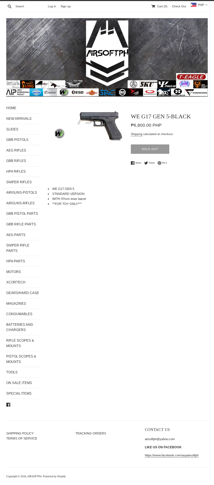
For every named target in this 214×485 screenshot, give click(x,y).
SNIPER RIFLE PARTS (17, 248)
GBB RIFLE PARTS (21, 224)
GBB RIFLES (16, 161)
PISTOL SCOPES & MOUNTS (21, 359)
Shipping (136, 134)
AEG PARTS (15, 235)
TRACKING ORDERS (90, 433)
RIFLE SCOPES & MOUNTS (20, 343)
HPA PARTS (15, 261)
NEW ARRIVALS (19, 118)
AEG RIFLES (16, 150)
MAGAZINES (16, 303)
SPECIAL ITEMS (19, 393)
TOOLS (12, 372)
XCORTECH (15, 282)
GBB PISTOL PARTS (22, 213)
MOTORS (13, 272)
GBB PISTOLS (17, 139)
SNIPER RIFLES (19, 182)
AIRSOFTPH (34, 476)
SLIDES (12, 129)
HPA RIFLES (16, 171)
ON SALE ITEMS (19, 383)
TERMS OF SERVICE (21, 438)
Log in (52, 6)
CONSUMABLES (19, 314)
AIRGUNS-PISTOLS (21, 192)
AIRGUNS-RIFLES (20, 203)
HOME (11, 108)
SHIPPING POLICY (20, 433)
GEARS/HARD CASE (22, 293)
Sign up (66, 6)
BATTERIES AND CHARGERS (19, 327)
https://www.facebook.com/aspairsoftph (172, 455)
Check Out (179, 6)
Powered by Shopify (54, 476)
